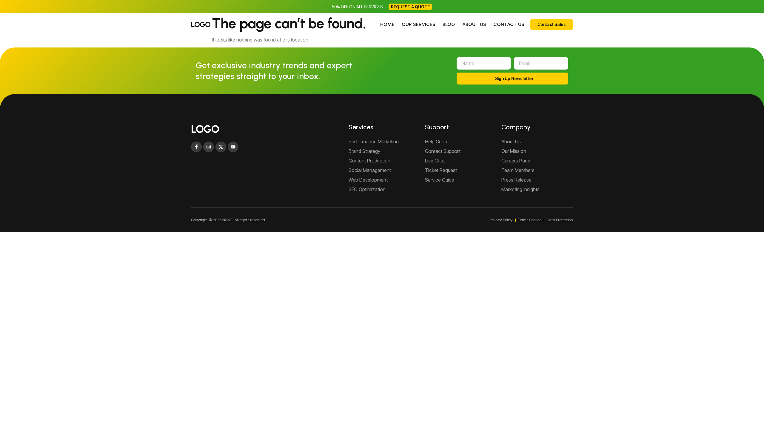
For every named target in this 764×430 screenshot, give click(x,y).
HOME (387, 24)
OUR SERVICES (418, 24)
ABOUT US (474, 24)
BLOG (449, 24)
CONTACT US (508, 24)
